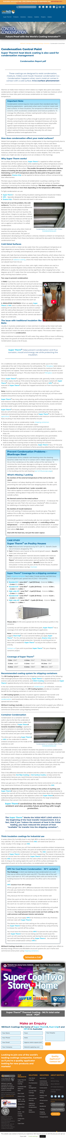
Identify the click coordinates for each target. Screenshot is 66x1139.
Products (16, 17)
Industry (30, 17)
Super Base (21, 1123)
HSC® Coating (38, 681)
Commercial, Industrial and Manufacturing (44, 1083)
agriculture (5, 416)
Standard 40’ (13, 596)
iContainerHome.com (49, 231)
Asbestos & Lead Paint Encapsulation (33, 1105)
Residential (43, 1106)
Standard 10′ (13, 582)
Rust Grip (16, 636)
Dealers (50, 17)
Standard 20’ (13, 587)
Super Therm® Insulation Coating (22, 1082)
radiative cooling (19, 260)
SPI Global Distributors (57, 1087)
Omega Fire (21, 1104)
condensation (39, 687)
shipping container (18, 576)
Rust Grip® (21, 1093)
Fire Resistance (33, 1083)
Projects (43, 17)
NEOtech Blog (55, 1081)
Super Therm (33, 161)
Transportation (44, 1117)
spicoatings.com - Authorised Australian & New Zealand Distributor (39, 2)
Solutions (23, 17)
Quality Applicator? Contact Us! (55, 1059)
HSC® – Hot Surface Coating (21, 1113)
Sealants (36, 17)
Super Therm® (7, 17)
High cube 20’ (14, 591)
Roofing (42, 1109)
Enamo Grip (16, 175)
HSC (10, 305)
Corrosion (31, 1095)
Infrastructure (44, 1100)
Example (34, 567)
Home (52, 1078)
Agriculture (43, 1078)
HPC (4, 197)
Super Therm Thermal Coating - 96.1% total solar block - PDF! (33, 1013)
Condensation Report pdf (33, 61)
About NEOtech (55, 1084)
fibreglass (49, 366)
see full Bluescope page (43, 471)
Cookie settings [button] (33, 1136)
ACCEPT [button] (43, 1136)
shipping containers (42, 422)
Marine (42, 1103)
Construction (43, 1088)
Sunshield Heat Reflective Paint (22, 1088)
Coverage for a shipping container (32, 573)
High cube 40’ (14, 600)
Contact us (11, 648)
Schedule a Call (33, 957)
